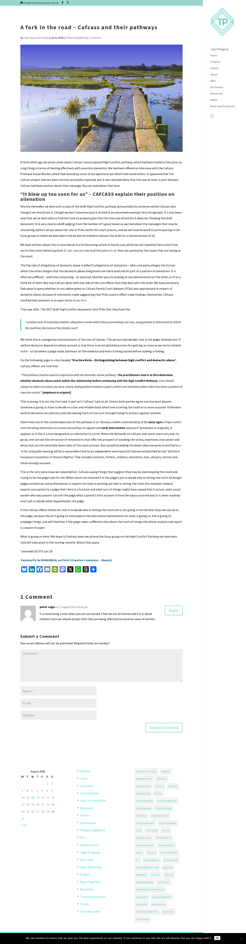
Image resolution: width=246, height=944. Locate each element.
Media (214, 100)
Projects (215, 61)
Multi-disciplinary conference (150, 889)
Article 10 (172, 786)
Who (213, 81)
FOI (82, 837)
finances (151, 852)
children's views (164, 808)
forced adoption (151, 860)
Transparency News (93, 897)
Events (214, 68)
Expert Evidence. (166, 845)
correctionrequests (145, 823)
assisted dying (143, 793)
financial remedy (168, 852)
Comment (86, 786)
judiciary (155, 874)
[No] (241, 939)
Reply (173, 610)
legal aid (169, 874)
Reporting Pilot (90, 882)
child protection (143, 808)
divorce (165, 830)
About (214, 74)
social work (168, 911)
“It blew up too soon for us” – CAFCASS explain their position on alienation (97, 196)
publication (141, 904)
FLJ (137, 860)
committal (141, 815)
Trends (84, 904)
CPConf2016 (151, 830)
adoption (165, 771)
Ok (217, 938)
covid (138, 830)
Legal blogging (90, 852)
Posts (213, 55)
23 (52, 804)
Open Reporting (90, 867)
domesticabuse (163, 837)
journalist (168, 867)
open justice (142, 897)
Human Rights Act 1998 (147, 867)
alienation (162, 778)
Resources (216, 93)
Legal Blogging (219, 49)
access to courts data (146, 771)
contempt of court (159, 815)
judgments (141, 874)
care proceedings (144, 800)
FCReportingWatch (75, 37)
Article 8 (160, 786)
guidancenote (171, 860)
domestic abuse (143, 837)
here (112, 250)
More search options (222, 106)
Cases (83, 778)
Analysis (85, 771)
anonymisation (143, 786)
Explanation (88, 823)
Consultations (89, 793)
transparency (142, 919)
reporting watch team (36, 37)
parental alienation (161, 897)
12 (32, 797)
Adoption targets (144, 778)
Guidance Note (89, 845)
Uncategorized (89, 911)
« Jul (23, 825)
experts (139, 852)
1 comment (94, 37)
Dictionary (216, 87)
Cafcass (158, 793)
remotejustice (158, 904)
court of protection (168, 823)
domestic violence (145, 845)
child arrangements (167, 800)
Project (85, 874)
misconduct (164, 882)
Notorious (86, 860)
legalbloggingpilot (144, 882)
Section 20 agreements (147, 911)
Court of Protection (93, 800)
